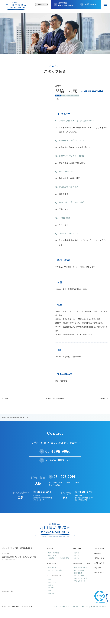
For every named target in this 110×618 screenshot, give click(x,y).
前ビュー (77, 558)
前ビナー (51, 588)
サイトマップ (99, 572)
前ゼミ (50, 580)
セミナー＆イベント (54, 575)
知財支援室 (52, 567)
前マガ (76, 553)
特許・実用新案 (53, 553)
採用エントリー (100, 558)
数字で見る (78, 573)
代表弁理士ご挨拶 (80, 567)
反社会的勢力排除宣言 (98, 607)
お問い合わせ (91, 4)
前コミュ (51, 593)
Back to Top (107, 599)
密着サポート (51, 563)
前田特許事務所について (81, 563)
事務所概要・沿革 (80, 578)
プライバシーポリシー (61, 607)
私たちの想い (79, 570)
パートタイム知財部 (55, 570)
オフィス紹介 (79, 575)
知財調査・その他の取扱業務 (58, 558)
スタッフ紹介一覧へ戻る (55, 398)
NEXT (102, 398)
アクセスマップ (79, 581)
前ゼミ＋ (51, 585)
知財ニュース (77, 548)
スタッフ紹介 (99, 548)
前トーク (51, 590)
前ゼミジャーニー (54, 582)
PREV (7, 398)
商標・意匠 (52, 555)
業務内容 (50, 548)
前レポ (76, 555)
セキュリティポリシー (80, 607)
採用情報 (97, 553)
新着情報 (97, 568)
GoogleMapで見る (7, 591)
